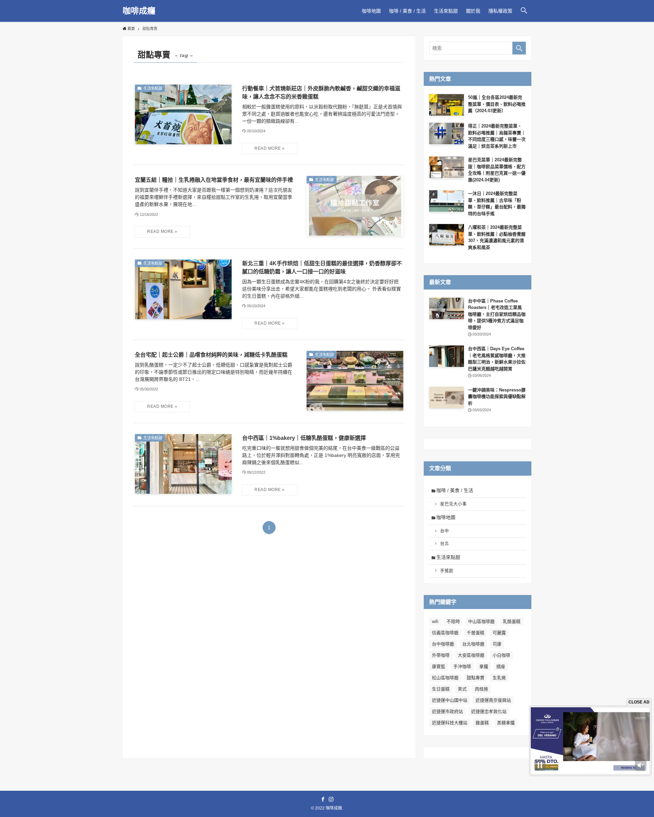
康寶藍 (438, 666)
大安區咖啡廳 (471, 655)
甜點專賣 (475, 677)
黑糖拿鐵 (506, 722)
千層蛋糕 (475, 632)
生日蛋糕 (441, 689)
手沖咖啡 (462, 666)
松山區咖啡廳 (445, 677)
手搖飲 (446, 570)
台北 (444, 543)
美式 (462, 689)
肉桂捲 (481, 689)
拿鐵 (483, 666)
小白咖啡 (501, 655)
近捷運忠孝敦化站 (489, 711)
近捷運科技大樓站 (449, 722)
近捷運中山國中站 (449, 700)
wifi (435, 621)
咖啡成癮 (139, 11)
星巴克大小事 (453, 504)
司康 (497, 644)
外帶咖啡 (441, 655)
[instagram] (331, 799)
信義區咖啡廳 (445, 632)
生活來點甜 (448, 557)
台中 (444, 531)
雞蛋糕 (482, 722)
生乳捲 (499, 677)
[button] (523, 11)
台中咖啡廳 (443, 644)
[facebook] (323, 799)
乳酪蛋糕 (511, 621)
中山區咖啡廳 (481, 621)
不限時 (453, 621)
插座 (500, 666)
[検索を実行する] (519, 48)
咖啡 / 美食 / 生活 (454, 490)
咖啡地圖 (445, 517)
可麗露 (499, 632)
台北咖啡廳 (473, 644)
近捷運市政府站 (447, 711)
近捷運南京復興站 (493, 700)
